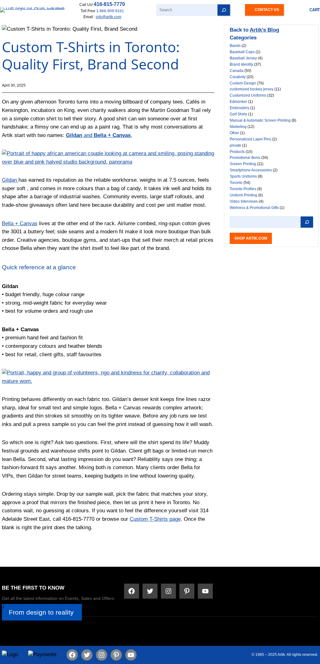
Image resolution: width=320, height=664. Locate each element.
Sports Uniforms (243, 176)
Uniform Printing (243, 195)
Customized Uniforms (248, 95)
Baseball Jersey (243, 58)
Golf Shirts (238, 114)
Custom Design (243, 83)
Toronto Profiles (243, 189)
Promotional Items (245, 157)
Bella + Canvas (20, 223)
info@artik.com (108, 17)
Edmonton (238, 101)
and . (99, 135)
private (235, 145)
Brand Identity (241, 64)
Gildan (10, 180)
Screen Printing (243, 164)
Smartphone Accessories (251, 170)
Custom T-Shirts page (155, 519)
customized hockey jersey (251, 89)
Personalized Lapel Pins (250, 139)
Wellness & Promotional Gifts (254, 207)
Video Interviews (244, 201)
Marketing (238, 126)
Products (237, 152)
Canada (236, 70)
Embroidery (239, 108)
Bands (235, 45)
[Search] (224, 10)
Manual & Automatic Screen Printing (260, 120)
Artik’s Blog (264, 30)
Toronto (236, 182)
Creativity (238, 77)
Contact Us (267, 10)
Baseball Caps (242, 52)
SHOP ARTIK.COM (250, 238)
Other (234, 133)
